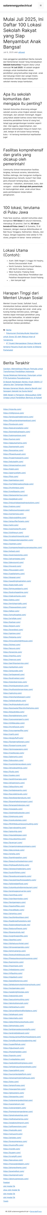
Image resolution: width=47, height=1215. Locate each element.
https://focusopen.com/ (13, 570)
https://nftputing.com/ (12, 973)
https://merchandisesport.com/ (16, 697)
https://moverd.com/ (12, 566)
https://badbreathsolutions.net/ (17, 921)
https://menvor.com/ (12, 659)
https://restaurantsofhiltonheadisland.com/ (22, 1037)
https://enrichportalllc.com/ (15, 603)
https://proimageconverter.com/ (17, 891)
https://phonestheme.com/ (15, 1167)
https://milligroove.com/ (13, 413)
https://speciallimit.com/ (13, 1070)
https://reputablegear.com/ (15, 835)
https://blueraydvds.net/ (14, 932)
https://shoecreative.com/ (14, 465)
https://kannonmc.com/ (13, 962)
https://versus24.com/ (13, 1134)
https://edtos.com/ (11, 600)
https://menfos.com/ (12, 656)
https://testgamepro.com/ (14, 902)
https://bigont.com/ (11, 626)
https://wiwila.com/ (11, 854)
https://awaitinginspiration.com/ (17, 581)
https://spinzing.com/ (12, 693)
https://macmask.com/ (13, 966)
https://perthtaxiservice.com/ (16, 663)
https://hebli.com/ (11, 469)
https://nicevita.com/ (12, 409)
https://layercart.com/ (12, 842)
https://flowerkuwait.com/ (14, 454)
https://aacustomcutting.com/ (16, 999)
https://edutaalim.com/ (13, 461)
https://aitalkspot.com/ (13, 1014)
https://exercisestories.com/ (15, 555)
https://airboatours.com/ (14, 1007)
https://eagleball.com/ (13, 499)
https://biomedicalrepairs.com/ (16, 432)
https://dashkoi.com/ (12, 940)
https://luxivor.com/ (11, 439)
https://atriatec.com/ (12, 1138)
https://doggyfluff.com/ (13, 738)
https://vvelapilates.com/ (14, 1059)
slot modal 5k (9, 1186)
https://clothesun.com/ (13, 532)
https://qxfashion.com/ (13, 667)
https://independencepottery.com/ (18, 540)
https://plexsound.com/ (13, 562)
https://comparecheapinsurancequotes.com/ (22, 547)
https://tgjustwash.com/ (13, 1048)
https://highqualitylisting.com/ (16, 865)
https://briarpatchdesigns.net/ (16, 805)
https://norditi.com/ (11, 1149)
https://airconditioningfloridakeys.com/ (20, 1011)
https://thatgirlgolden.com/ (15, 1052)
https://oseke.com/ (11, 775)
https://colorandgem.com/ (14, 1108)
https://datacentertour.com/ (15, 495)
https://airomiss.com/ (12, 913)
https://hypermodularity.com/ (16, 458)
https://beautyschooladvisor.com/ (18, 861)
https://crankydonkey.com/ (15, 820)
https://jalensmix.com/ (13, 757)
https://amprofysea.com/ (14, 1085)
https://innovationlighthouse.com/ (18, 641)
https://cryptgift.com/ (12, 1156)
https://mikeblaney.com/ (13, 969)
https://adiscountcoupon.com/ (16, 510)
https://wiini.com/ (10, 525)
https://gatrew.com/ (12, 633)
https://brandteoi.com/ (13, 630)
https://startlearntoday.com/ (15, 898)
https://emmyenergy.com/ (14, 951)
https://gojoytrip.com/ (12, 831)
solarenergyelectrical (17, 5)
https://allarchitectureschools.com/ (18, 1022)
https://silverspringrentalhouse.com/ (19, 1078)
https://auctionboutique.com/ (16, 917)
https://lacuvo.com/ (11, 648)
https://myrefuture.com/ (13, 727)
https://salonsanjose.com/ (14, 435)
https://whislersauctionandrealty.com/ (19, 1067)
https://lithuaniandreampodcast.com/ (19, 420)
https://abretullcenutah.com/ (15, 1003)
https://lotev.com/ (11, 1082)
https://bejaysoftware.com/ (15, 928)
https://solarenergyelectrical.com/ (18, 1100)
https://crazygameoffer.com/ (15, 730)
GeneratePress (36, 1211)
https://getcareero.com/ (13, 1093)
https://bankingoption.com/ (15, 857)
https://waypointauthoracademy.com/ (19, 880)
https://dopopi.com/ (12, 577)
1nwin (5, 1201)
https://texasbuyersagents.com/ (17, 876)
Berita (8, 330)
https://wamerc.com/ (12, 544)
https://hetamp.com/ (12, 637)
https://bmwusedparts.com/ (15, 588)
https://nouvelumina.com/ (14, 839)
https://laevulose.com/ (13, 1160)
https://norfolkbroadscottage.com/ (18, 484)
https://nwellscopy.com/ (13, 753)
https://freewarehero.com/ (14, 607)
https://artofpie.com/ (12, 618)
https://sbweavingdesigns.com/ (17, 869)
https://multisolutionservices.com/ (18, 689)
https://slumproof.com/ (13, 1175)
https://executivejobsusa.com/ (16, 955)
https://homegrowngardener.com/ (18, 1111)
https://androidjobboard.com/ (16, 1033)
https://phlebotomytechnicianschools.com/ (22, 984)
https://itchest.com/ (11, 644)
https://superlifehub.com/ (14, 1044)
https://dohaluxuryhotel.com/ (16, 943)
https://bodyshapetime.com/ (15, 592)
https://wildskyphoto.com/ (14, 701)
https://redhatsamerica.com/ (15, 1119)
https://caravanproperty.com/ (16, 719)
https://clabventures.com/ (14, 596)
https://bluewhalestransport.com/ (18, 801)
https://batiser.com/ (12, 622)
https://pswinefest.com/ (13, 1171)
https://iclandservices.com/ (15, 682)
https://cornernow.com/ (13, 514)
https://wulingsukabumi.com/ (16, 704)
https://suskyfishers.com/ (14, 872)
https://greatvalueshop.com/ (15, 1115)
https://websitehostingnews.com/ (18, 1063)
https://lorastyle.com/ (12, 652)
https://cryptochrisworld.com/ (16, 536)
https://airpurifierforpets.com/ (16, 521)
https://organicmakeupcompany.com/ (19, 846)
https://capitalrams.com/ (14, 574)
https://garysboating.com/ (14, 828)
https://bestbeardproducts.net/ (17, 798)
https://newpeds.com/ (13, 809)
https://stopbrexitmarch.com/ (16, 1123)
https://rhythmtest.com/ (13, 488)
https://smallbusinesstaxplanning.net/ (19, 1040)
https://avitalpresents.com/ (15, 790)
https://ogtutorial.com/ (13, 996)
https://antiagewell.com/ (14, 674)
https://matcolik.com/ (12, 1130)
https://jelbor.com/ (11, 611)
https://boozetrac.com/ (13, 450)
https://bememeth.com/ (13, 447)
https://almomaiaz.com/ (13, 1025)
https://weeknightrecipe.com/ (16, 992)
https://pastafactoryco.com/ (15, 981)
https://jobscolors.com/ (13, 760)
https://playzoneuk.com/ (13, 850)
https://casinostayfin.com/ (14, 529)
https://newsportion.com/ (14, 1089)
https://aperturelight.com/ (14, 473)
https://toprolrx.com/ (12, 1055)
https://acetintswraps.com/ (15, 779)
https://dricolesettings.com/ (15, 768)
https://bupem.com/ (12, 1152)
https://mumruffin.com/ (13, 1145)
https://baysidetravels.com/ (15, 794)
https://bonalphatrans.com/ (15, 715)
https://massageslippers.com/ (16, 1164)
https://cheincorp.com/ (13, 816)
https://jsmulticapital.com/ (14, 615)
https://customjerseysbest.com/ (17, 764)
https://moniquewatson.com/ (16, 686)
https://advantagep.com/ (14, 559)
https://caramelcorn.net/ (13, 1104)
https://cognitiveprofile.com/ (15, 936)
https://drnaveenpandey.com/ (16, 947)
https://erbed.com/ (11, 551)
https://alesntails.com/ (13, 1018)
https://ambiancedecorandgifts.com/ (19, 1029)
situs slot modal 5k (11, 1190)
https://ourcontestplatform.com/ (17, 1074)
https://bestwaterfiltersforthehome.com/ (21, 708)
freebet (6, 1182)
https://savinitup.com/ (12, 895)
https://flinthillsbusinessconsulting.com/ (20, 824)
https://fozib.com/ (11, 771)
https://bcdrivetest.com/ (13, 678)
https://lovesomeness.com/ (15, 1141)
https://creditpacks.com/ (14, 491)
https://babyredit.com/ (13, 585)
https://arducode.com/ (13, 671)
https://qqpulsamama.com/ (15, 443)
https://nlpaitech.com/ (13, 977)
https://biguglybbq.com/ (13, 712)
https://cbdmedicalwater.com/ (16, 813)
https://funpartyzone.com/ (14, 745)
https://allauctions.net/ (13, 786)
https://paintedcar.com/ (13, 480)
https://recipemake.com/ (14, 988)
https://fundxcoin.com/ (13, 424)
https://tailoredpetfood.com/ (15, 884)
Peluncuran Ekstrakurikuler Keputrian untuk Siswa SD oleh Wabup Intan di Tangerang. (20, 336)
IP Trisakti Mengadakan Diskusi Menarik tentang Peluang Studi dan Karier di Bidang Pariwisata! (22, 346)
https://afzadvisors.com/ (14, 783)
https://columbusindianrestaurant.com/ (20, 887)
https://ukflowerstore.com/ (15, 1126)
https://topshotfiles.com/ (14, 906)
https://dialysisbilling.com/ (14, 517)
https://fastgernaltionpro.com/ (16, 742)
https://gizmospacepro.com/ (15, 749)
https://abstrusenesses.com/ (16, 1179)
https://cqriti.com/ (11, 734)
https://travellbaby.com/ (13, 910)
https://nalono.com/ (11, 506)
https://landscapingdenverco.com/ (18, 417)
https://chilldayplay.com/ (14, 723)
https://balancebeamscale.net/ (16, 925)
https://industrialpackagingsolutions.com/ (21, 503)
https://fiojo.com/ (10, 476)
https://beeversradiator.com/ (15, 428)
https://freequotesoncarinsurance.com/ (20, 958)
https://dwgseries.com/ (13, 1096)
